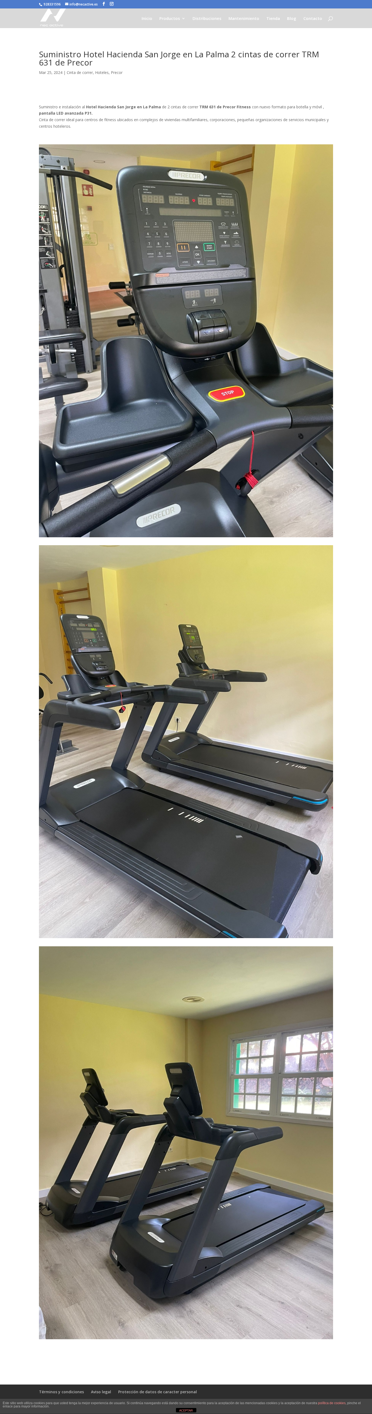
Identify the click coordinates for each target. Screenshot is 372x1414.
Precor (117, 72)
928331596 (52, 4)
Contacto (312, 18)
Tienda (273, 18)
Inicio (147, 18)
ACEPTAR (186, 1410)
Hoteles (102, 72)
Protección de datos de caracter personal (157, 1391)
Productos (169, 18)
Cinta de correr (80, 72)
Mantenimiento (243, 18)
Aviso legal (101, 1391)
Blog (291, 18)
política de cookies (332, 1403)
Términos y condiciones (61, 1391)
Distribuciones (207, 18)
